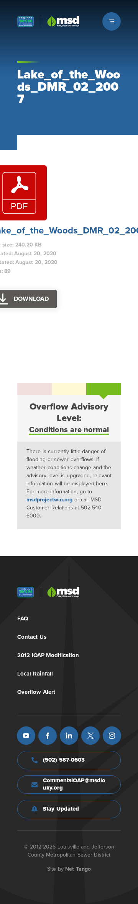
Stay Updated (61, 809)
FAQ (22, 619)
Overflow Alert (36, 692)
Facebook (47, 735)
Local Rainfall (35, 674)
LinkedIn (69, 735)
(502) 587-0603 (64, 760)
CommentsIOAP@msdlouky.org (74, 784)
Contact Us (31, 637)
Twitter (90, 735)
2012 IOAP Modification (48, 655)
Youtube (26, 735)
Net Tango (78, 869)
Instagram (112, 735)
